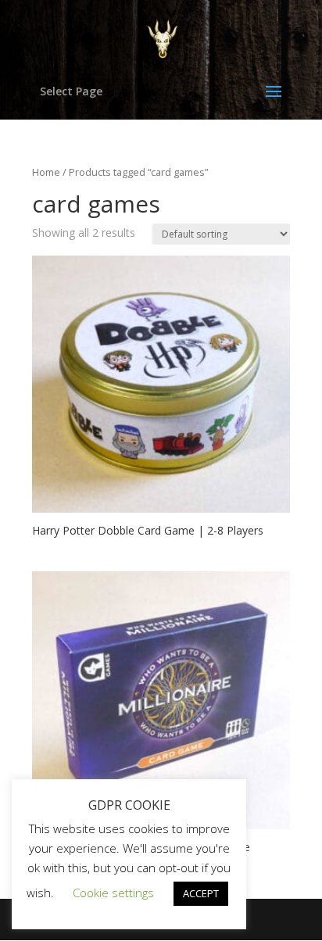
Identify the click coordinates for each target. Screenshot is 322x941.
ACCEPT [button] (201, 893)
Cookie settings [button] (113, 892)
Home (46, 172)
